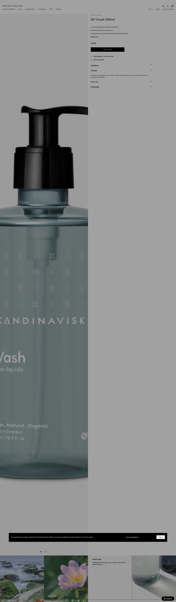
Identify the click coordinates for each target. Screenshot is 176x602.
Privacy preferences (132, 537)
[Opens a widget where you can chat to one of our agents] (168, 599)
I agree (160, 537)
